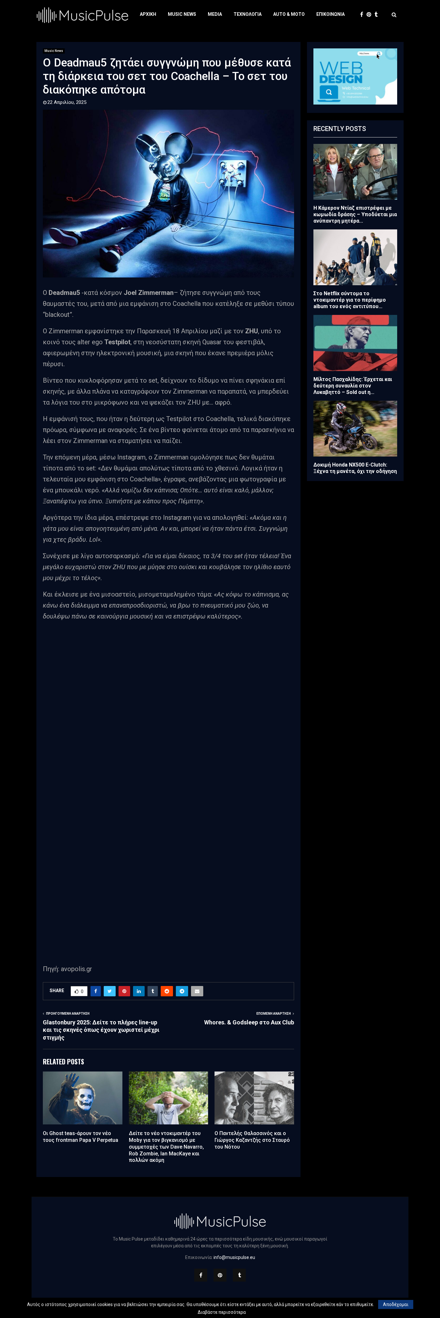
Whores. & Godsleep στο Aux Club (249, 1022)
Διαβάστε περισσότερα (222, 1312)
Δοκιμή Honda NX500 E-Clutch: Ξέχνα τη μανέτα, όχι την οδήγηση (355, 468)
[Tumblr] (378, 14)
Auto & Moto (289, 14)
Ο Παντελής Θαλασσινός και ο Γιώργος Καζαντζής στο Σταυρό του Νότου (252, 1140)
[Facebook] (363, 14)
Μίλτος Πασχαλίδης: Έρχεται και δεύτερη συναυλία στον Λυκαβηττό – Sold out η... (352, 385)
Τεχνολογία (248, 14)
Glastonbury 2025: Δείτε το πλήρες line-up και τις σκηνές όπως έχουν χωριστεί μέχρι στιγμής (101, 1030)
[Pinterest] (371, 14)
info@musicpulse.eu (234, 1257)
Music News (182, 14)
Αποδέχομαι (395, 1304)
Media (215, 14)
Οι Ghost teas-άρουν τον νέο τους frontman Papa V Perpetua (80, 1136)
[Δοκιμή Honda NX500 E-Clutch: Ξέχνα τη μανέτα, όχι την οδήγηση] (355, 429)
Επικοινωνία (330, 14)
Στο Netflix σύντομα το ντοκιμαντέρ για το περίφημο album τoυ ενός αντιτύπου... (349, 299)
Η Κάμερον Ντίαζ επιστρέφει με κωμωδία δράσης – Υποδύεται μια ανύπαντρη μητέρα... (355, 214)
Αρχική (148, 14)
